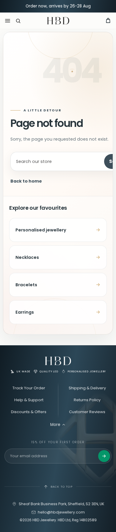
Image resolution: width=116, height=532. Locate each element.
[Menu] (7, 21)
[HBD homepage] (58, 361)
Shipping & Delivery (87, 388)
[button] (18, 21)
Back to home (26, 181)
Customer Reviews (87, 412)
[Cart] (108, 20)
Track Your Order (28, 388)
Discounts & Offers (28, 412)
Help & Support (28, 400)
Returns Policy (87, 400)
